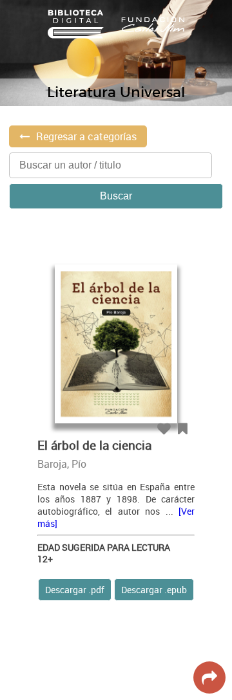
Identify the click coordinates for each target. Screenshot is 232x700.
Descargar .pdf (74, 590)
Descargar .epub (154, 590)
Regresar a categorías (86, 136)
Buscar (116, 195)
